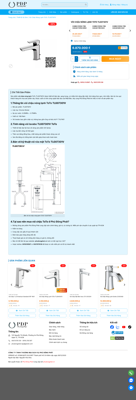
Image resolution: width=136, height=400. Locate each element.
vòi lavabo (31, 124)
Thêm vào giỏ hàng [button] (22, 315)
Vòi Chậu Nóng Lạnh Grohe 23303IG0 (111, 296)
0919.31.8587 (85, 82)
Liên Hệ (95, 12)
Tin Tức (85, 12)
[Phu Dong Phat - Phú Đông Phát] (17, 4)
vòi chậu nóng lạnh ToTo (38, 103)
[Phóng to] (11, 66)
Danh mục (17, 12)
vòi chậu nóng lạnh (25, 96)
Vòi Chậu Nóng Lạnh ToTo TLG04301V (50, 296)
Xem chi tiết (23, 310)
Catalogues (75, 12)
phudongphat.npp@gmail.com (22, 344)
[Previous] (70, 30)
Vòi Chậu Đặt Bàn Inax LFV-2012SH (80, 296)
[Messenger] (131, 388)
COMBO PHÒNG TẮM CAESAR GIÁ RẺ (120, 27)
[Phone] (131, 373)
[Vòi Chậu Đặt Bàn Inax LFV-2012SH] (83, 278)
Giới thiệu (52, 12)
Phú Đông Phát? (60, 221)
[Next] (130, 30)
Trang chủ (42, 12)
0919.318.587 (27, 341)
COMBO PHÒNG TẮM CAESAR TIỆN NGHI (80, 27)
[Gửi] (85, 4)
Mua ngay (115, 59)
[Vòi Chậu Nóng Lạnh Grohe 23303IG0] (114, 278)
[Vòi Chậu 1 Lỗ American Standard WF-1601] (22, 278)
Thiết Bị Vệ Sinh (22, 17)
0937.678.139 (98, 82)
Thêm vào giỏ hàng (90, 60)
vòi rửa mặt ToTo (40, 141)
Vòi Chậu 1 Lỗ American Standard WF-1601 (22, 296)
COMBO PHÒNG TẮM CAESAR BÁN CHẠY (100, 27)
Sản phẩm (63, 12)
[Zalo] (131, 380)
